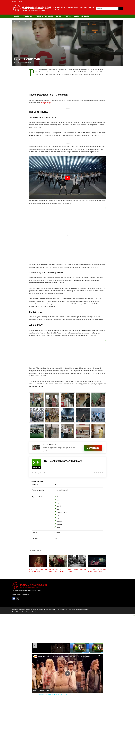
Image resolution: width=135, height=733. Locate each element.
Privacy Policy (25, 612)
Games (16, 16)
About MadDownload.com (45, 612)
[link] (35, 656)
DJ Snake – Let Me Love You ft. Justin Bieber (97, 570)
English (14, 1)
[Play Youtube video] (67, 177)
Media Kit (34, 612)
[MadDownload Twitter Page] (17, 598)
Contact (57, 612)
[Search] (120, 8)
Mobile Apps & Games (44, 16)
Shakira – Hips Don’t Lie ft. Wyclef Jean (38, 570)
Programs (27, 16)
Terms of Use (15, 612)
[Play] (80, 648)
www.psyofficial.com (60, 490)
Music (76, 16)
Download (93, 447)
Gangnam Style (46, 103)
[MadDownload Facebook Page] (13, 598)
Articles (85, 16)
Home (15, 22)
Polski (20, 1)
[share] (99, 655)
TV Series (67, 16)
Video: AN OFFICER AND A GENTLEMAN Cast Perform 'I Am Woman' (64, 656)
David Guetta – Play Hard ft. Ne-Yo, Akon (56, 570)
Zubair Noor (17, 63)
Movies (58, 16)
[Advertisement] (67, 41)
